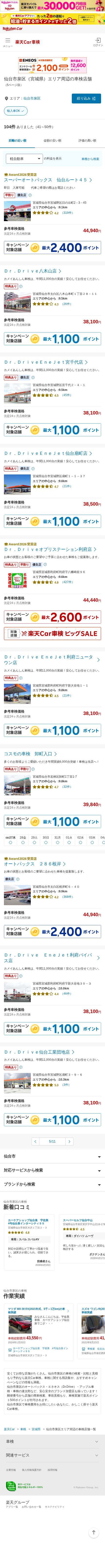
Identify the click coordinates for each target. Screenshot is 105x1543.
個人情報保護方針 (32, 1470)
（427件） (67, 582)
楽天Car (9, 1429)
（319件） (67, 212)
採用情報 (52, 1470)
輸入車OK (13, 111)
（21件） (67, 486)
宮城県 (36, 1429)
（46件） (67, 993)
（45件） (67, 395)
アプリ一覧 (12, 1506)
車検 (23, 1429)
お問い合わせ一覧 (31, 1506)
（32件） (67, 786)
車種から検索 (90, 159)
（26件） (67, 304)
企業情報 (11, 1470)
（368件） (67, 897)
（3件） (66, 1084)
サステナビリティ (54, 1506)
